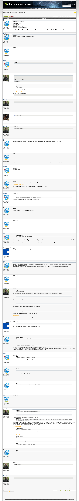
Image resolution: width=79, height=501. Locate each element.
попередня (54, 490)
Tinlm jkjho (5, 166)
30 (69, 490)
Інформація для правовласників (70, 499)
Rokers (4, 139)
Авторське (35, 8)
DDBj (4, 233)
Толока (4, 13)
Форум (10, 13)
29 (67, 490)
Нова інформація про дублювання (14, 12)
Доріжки (31, 8)
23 (62, 490)
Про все (13, 13)
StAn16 (4, 33)
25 (65, 490)
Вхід (48, 8)
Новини (7, 13)
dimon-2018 (5, 99)
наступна (73, 490)
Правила (39, 8)
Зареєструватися (44, 8)
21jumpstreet (5, 19)
